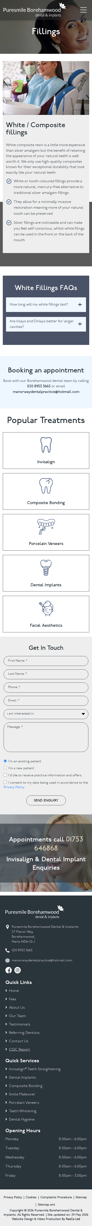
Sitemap (81, 1197)
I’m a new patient (21, 768)
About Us (17, 1008)
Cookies (31, 1197)
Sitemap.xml (46, 1204)
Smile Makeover (22, 1094)
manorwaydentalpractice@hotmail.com (42, 960)
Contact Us (19, 1041)
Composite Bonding (25, 1086)
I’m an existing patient (24, 761)
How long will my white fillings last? (39, 304)
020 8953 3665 (22, 950)
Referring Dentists (24, 1033)
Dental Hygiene (21, 1119)
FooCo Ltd (73, 1219)
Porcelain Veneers (24, 1103)
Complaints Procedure (56, 1197)
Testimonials (19, 1024)
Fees (12, 999)
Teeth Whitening (23, 1111)
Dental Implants (22, 1077)
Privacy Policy (14, 787)
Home (14, 991)
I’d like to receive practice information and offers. (45, 775)
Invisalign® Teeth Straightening (35, 1069)
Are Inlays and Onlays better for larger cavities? (42, 324)
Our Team (17, 1016)
